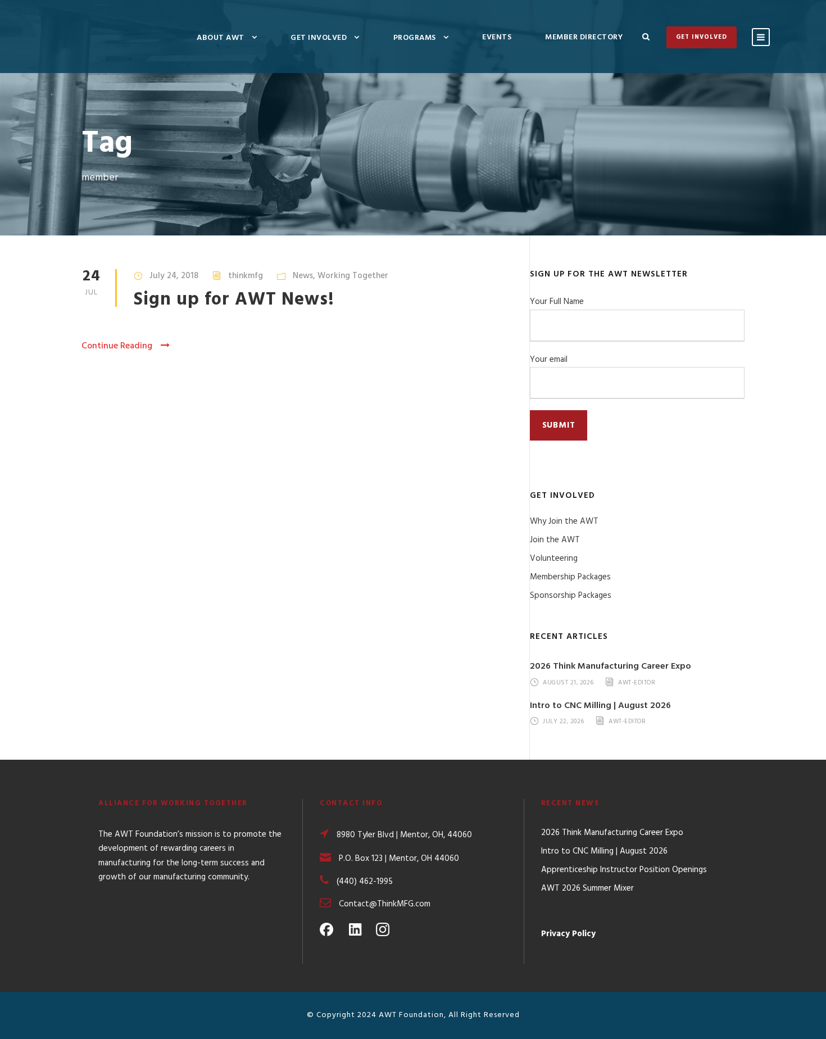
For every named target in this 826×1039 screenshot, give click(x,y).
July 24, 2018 (173, 276)
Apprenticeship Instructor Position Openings (624, 870)
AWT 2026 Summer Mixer (587, 888)
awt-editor (636, 683)
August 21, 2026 (568, 683)
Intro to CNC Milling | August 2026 (600, 705)
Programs (414, 37)
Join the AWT (555, 540)
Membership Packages (570, 577)
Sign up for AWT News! (234, 299)
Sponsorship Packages (570, 595)
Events (496, 37)
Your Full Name (557, 301)
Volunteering (554, 558)
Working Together (352, 276)
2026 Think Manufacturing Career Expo (610, 666)
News (303, 276)
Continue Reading (116, 346)
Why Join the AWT (564, 521)
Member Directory (584, 37)
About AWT (220, 37)
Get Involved (319, 37)
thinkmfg (245, 276)
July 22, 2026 (563, 722)
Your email (549, 359)
